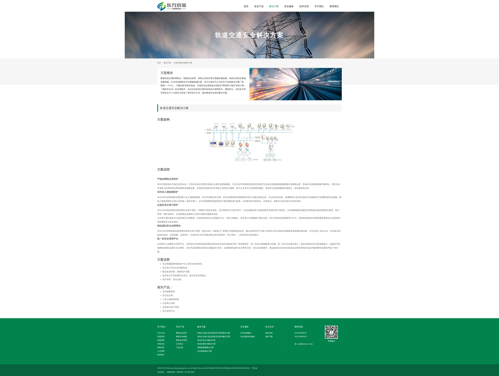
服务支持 (269, 333)
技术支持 (304, 6)
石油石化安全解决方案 (206, 340)
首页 (246, 6)
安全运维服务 (245, 333)
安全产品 (259, 6)
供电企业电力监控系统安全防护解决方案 (213, 333)
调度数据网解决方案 (205, 347)
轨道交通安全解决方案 (206, 344)
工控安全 (179, 344)
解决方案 (274, 6)
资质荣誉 (161, 340)
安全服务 (289, 6)
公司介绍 (161, 333)
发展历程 (161, 336)
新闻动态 (161, 347)
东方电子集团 (189, 372)
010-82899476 (301, 333)
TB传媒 (254, 368)
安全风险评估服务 (247, 336)
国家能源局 (171, 372)
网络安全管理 (181, 340)
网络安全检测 (181, 336)
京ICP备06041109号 (213, 368)
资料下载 (269, 336)
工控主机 (179, 347)
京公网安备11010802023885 (232, 368)
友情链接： (161, 372)
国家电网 (179, 372)
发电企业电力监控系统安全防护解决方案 (213, 336)
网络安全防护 (181, 333)
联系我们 (334, 6)
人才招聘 (161, 351)
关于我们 (319, 6)
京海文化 (161, 344)
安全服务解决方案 (204, 351)
